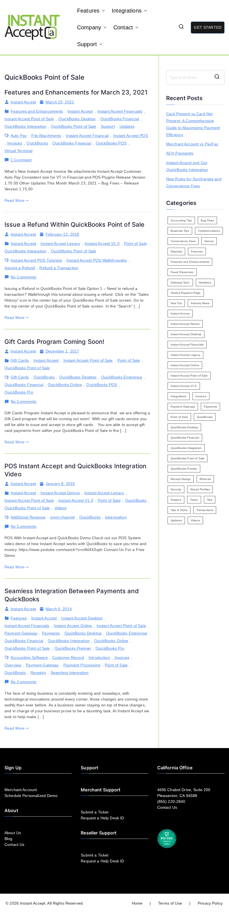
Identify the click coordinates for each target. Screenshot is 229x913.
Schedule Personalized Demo (31, 795)
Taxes (194, 499)
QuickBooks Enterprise (121, 377)
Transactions (204, 510)
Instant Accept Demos (60, 493)
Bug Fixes (207, 220)
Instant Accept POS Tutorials (36, 260)
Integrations (127, 11)
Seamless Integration (70, 672)
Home (137, 903)
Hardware (205, 282)
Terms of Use (170, 903)
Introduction (99, 657)
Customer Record (68, 657)
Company (89, 27)
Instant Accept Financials (119, 111)
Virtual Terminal (18, 150)
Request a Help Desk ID (102, 818)
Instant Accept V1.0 (102, 243)
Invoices (14, 143)
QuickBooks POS (111, 143)
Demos (209, 241)
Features (88, 11)
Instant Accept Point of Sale (29, 119)
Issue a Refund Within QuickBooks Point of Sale (74, 224)
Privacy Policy (210, 903)
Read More (14, 200)
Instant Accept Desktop (81, 618)
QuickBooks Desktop (77, 119)
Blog (8, 838)
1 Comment (21, 160)
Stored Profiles (200, 489)
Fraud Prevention (182, 272)
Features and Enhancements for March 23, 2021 (75, 92)
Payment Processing (82, 665)
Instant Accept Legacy (60, 243)
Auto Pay (19, 135)
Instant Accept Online (73, 625)
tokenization (116, 517)
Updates (127, 126)
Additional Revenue (28, 517)
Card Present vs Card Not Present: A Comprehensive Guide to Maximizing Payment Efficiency (193, 124)
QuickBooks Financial (119, 119)
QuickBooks (37, 143)
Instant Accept (23, 102)
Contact (123, 27)
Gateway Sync (180, 282)
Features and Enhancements (37, 111)
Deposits (176, 251)
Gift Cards (20, 360)
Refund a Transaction (58, 268)
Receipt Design (181, 479)
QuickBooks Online (65, 384)
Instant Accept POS (130, 135)
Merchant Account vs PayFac (192, 144)
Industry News (200, 303)
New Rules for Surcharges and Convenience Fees (193, 182)
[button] (102, 11)
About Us (12, 833)
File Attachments (46, 135)
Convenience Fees (183, 241)
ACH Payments (180, 153)
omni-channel (62, 517)
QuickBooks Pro (18, 392)
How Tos (176, 303)
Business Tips (180, 230)
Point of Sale (135, 243)
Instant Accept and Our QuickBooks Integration (187, 166)
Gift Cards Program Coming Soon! (54, 341)
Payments (51, 633)
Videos (60, 508)
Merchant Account (20, 789)
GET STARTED (207, 27)
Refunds (205, 479)
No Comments (24, 277)
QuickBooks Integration (25, 126)
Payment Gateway (20, 633)
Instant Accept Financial (87, 135)
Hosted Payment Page (186, 292)
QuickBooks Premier (72, 648)
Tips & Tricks (179, 510)
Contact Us (14, 844)
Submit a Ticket (94, 812)
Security (176, 489)
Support (87, 44)
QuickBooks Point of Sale (73, 126)
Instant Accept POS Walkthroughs (96, 260)
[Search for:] (195, 77)
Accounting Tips (181, 220)
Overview (12, 665)
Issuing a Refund (19, 268)
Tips (210, 499)
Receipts (38, 672)
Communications (209, 230)
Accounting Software (29, 657)
